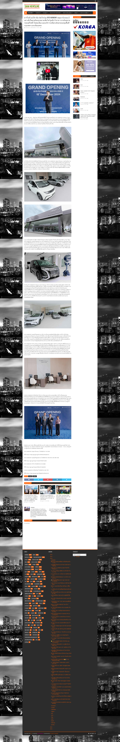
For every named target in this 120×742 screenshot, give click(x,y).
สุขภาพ (26, 598)
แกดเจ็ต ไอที (40, 579)
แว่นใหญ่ (26, 642)
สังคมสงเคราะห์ (34, 576)
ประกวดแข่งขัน (27, 583)
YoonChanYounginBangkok (31, 637)
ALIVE (81, 108)
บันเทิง (34, 554)
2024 (51, 558)
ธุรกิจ (26, 571)
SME (32, 620)
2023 (51, 727)
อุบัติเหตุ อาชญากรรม (28, 593)
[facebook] (95, 1)
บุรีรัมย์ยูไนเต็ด (34, 632)
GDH (37, 593)
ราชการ (26, 559)
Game (32, 625)
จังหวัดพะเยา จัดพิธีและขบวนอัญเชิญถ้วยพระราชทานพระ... (59, 635)
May (52, 717)
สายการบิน (27, 617)
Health (40, 603)
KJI (31, 733)
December (53, 560)
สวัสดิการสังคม (40, 608)
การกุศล (32, 571)
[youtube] (92, 734)
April (52, 719)
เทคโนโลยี (32, 579)
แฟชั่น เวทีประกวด (28, 610)
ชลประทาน (35, 627)
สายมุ (37, 639)
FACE (81, 85)
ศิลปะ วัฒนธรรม (35, 615)
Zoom (37, 620)
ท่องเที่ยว (26, 564)
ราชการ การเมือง (84, 12)
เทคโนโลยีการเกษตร (39, 600)
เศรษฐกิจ (45, 12)
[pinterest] (93, 734)
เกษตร (32, 574)
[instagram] (95, 734)
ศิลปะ (33, 608)
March (52, 720)
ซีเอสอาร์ (36, 569)
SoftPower (27, 627)
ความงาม (35, 588)
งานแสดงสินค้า (36, 583)
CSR (42, 576)
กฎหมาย (36, 610)
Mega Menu (30, 12)
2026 (51, 554)
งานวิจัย (37, 581)
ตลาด (31, 581)
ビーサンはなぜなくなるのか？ (87, 102)
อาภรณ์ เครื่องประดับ (37, 591)
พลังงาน (40, 617)
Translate (78, 556)
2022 (51, 728)
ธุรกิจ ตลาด (27, 557)
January (53, 724)
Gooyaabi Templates (54, 733)
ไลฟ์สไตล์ (38, 12)
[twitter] (90, 734)
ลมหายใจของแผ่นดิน (28, 639)
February (53, 722)
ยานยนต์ (30, 476)
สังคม (76, 12)
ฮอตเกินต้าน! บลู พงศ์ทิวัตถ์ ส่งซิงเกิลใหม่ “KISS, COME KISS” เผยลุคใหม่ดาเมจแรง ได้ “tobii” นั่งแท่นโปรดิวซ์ (47, 497)
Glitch (81, 79)
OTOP (26, 625)
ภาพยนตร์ (32, 613)
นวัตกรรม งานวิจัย (35, 559)
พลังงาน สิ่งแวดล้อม (67, 12)
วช (25, 574)
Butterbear (37, 622)
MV (25, 581)
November (53, 705)
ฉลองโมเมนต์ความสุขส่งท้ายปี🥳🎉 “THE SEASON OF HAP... (60, 660)
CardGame (35, 634)
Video (33, 617)
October (53, 707)
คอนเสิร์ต (33, 586)
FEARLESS (82, 96)
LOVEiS (38, 596)
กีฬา (25, 579)
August (53, 711)
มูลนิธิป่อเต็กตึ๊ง (39, 574)
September (53, 709)
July (52, 713)
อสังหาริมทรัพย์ (27, 588)
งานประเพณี (34, 598)
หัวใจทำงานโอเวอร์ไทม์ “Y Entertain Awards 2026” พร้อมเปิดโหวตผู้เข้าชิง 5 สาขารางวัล (88, 116)
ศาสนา (26, 620)
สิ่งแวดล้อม (41, 586)
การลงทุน (26, 608)
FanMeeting (40, 613)
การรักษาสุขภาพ (27, 569)
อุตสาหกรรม (35, 605)
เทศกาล (33, 603)
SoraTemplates (40, 733)
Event (26, 586)
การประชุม (27, 615)
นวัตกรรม (26, 603)
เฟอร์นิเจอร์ (27, 634)
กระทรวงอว (27, 605)
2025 (51, 556)
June (52, 715)
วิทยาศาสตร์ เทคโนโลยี (55, 12)
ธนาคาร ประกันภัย (28, 622)
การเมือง (26, 596)
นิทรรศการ (27, 632)
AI (32, 596)
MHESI (38, 625)
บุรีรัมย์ (26, 613)
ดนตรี (40, 571)
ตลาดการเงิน (27, 591)
